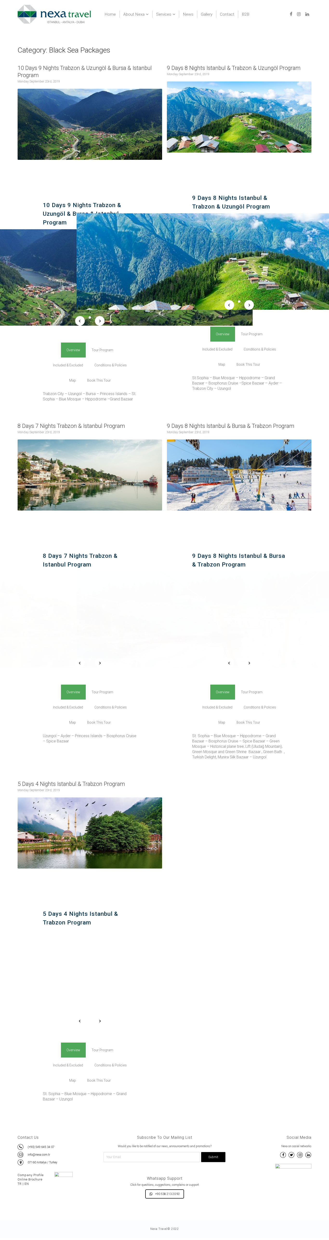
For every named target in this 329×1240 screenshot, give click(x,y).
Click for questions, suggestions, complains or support (164, 1184)
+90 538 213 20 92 (167, 1194)
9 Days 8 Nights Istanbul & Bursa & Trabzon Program (230, 426)
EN (27, 1184)
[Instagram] (299, 14)
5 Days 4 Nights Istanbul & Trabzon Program (71, 784)
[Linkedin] (307, 14)
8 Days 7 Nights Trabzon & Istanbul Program (71, 426)
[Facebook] (291, 14)
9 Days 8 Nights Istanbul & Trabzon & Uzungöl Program (234, 68)
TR (20, 1184)
